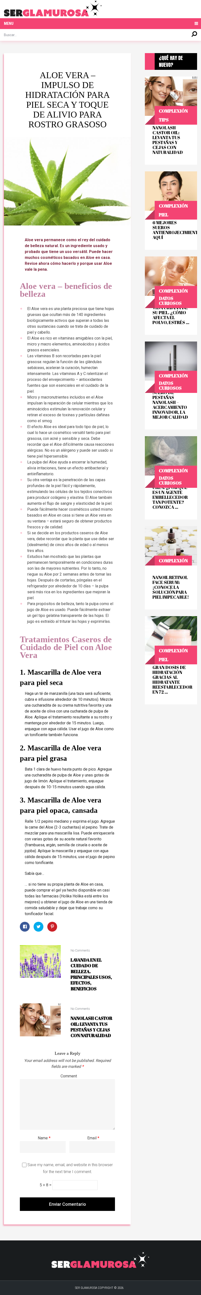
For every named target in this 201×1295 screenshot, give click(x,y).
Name (44, 1138)
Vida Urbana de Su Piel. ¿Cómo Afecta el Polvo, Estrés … (170, 315)
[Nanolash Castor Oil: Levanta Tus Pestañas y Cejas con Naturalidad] (40, 1019)
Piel (163, 214)
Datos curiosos (170, 301)
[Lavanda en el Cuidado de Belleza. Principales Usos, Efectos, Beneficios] (40, 961)
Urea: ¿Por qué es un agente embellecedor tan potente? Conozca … (170, 497)
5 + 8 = (46, 1185)
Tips (164, 119)
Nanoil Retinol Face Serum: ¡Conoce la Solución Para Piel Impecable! (170, 587)
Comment (69, 1076)
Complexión (173, 110)
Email (93, 1138)
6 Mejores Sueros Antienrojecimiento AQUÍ (170, 230)
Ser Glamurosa (86, 1288)
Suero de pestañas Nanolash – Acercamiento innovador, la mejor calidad (170, 404)
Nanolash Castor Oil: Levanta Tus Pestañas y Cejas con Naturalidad (91, 1026)
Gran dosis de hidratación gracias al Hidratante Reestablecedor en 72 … (170, 679)
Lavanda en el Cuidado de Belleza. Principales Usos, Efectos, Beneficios (91, 974)
